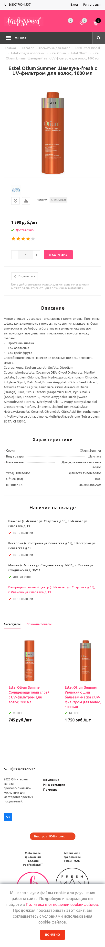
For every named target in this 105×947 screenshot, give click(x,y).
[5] (33, 238)
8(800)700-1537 (20, 4)
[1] (13, 238)
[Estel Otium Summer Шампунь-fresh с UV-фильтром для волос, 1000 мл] (52, 173)
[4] (28, 238)
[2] (18, 238)
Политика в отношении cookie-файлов (62, 904)
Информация (54, 784)
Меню (20, 38)
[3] (23, 238)
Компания (51, 779)
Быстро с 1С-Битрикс (49, 836)
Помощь (50, 789)
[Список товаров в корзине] (98, 25)
